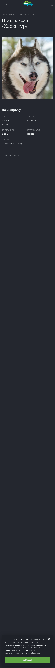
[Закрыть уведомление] (49, 639)
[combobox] (6, 5)
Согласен (27, 660)
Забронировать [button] (10, 155)
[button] (51, 5)
